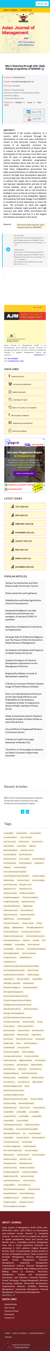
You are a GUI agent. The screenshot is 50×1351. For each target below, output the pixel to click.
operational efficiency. (12, 1180)
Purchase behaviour (11, 932)
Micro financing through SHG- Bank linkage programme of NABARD (25, 67)
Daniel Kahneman (10, 1107)
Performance (8, 1039)
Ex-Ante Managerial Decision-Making (17, 1000)
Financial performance (12, 940)
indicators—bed (25, 884)
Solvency (26, 940)
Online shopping (28, 1052)
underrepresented (11, 910)
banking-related (9, 1077)
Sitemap (8, 1337)
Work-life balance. (31, 1043)
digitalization (27, 906)
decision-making (38, 876)
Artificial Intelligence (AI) (13, 1086)
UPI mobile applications (34, 927)
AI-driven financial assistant (14, 1090)
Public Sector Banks (32, 1125)
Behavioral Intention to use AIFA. (16, 1099)
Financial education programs (14, 1189)
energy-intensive (10, 957)
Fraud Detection (36, 1069)
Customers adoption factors (14, 1095)
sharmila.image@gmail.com (22, 81)
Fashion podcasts (38, 1137)
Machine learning (28, 901)
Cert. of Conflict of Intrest (24, 408)
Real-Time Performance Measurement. (18, 1017)
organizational (28, 983)
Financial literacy (27, 910)
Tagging (6, 927)
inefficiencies (24, 841)
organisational (9, 1034)
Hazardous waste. (27, 850)
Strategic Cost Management (14, 1013)
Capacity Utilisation (30, 987)
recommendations (10, 837)
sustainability (8, 833)
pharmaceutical (9, 1030)
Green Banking (22, 1120)
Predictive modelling (30, 897)
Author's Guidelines (21, 384)
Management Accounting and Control (17, 1005)
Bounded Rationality (26, 1103)
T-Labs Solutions (21, 1347)
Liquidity (36, 940)
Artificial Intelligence (11, 1073)
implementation (36, 1065)
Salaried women (34, 1189)
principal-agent (22, 1065)
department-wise (10, 889)
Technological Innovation (13, 1125)
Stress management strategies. (15, 1206)
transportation (21, 833)
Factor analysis (9, 1026)
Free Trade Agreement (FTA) (14, 970)
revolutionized (9, 1047)
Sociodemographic (24, 919)
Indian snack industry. (25, 1026)
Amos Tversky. (25, 1107)
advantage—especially (12, 983)
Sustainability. (20, 944)
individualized (23, 1077)
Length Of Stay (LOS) (11, 901)
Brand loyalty (27, 1142)
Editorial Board (36, 1333)
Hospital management (11, 897)
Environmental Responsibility (27, 1129)
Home (7, 1333)
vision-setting (24, 859)
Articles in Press (19, 431)
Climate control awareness (13, 936)
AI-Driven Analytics (31, 1009)
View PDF (36, 118)
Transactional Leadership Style (15, 872)
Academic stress (28, 1198)
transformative (40, 1060)
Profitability (8, 944)
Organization (36, 1034)
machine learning (27, 1176)
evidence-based (23, 880)
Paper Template (18, 392)
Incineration (21, 846)
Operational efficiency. (12, 906)
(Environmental (33, 944)
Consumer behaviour (11, 923)
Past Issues (9, 1307)
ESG (43, 940)
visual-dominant (35, 1133)
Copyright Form (19, 400)
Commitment (39, 863)
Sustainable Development (36, 949)
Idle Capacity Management (13, 992)
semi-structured (10, 841)
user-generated (23, 1047)
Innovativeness (9, 1082)
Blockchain (22, 1069)
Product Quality (28, 1022)
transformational (10, 854)
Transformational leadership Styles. (16, 876)
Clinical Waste (9, 846)
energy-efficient (39, 1107)
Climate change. (33, 974)
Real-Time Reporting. (29, 1073)
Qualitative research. (11, 1198)
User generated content (13, 1056)
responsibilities (9, 1185)
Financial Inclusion (10, 914)
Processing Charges (19, 416)
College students (10, 1202)
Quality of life (8, 1043)
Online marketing (10, 1060)
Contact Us (26, 10)
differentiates (37, 1082)
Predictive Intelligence (12, 987)
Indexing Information (22, 423)
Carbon (39, 923)
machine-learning (10, 884)
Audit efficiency (9, 1069)
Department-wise (25, 889)
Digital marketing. (25, 1060)
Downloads (9, 1314)
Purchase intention (32, 1056)
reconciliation (9, 1065)
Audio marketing (29, 1146)
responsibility (9, 1120)
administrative (9, 880)
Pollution (32, 846)
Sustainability (8, 1129)
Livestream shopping (11, 1052)
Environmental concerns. (35, 936)
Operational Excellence (12, 1009)
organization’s (9, 979)
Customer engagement (12, 1146)
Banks (27, 1086)
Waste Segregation (11, 850)
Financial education (27, 914)
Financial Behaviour (27, 1193)
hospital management (11, 1172)
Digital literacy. (9, 919)
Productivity (40, 1039)
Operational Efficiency (12, 1133)
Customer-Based (22, 1137)
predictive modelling (29, 1172)
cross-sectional (26, 837)
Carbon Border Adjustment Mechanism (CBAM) (21, 966)
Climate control (27, 923)
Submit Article (17, 377)
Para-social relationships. (13, 1150)
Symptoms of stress (26, 1202)
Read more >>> (40, 355)
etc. (24, 1133)
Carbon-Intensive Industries (14, 974)
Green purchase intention (31, 932)
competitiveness (25, 957)
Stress (18, 1043)
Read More (7, 1295)
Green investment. (29, 953)
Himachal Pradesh (10, 1193)
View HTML (36, 112)
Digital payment (17, 927)
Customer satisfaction (12, 1022)
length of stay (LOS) (11, 1176)
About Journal (10, 10)
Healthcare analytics (27, 893)
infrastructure (37, 841)
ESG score (20, 949)
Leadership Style (20, 867)
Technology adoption (11, 953)
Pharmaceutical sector (24, 1039)
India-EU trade (33, 970)
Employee (7, 867)
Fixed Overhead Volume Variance (16, 996)
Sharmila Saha (19, 77)
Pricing (39, 1022)
